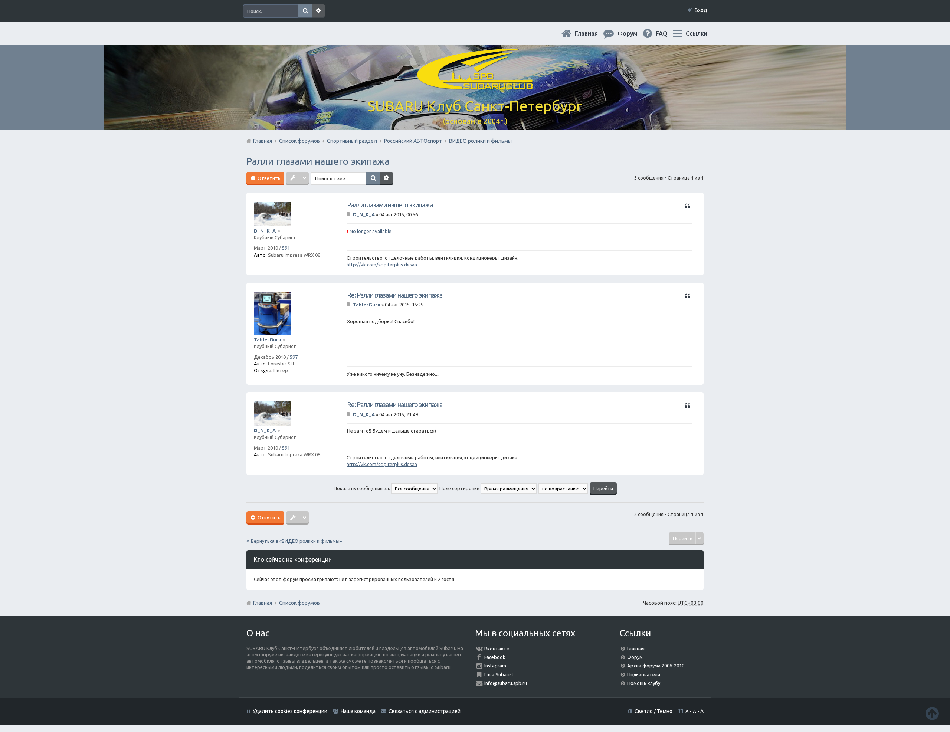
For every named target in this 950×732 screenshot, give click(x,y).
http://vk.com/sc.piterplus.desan (382, 264)
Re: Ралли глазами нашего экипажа (394, 295)
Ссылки (696, 33)
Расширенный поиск (318, 11)
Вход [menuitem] (701, 10)
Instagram (495, 665)
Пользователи (643, 674)
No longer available (369, 231)
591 (286, 247)
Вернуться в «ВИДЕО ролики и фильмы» (296, 541)
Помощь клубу (643, 683)
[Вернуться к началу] (932, 713)
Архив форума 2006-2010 (655, 665)
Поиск (305, 11)
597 (294, 357)
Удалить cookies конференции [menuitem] (290, 711)
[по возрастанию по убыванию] (563, 488)
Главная (592, 33)
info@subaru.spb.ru (505, 683)
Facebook (494, 657)
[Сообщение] (349, 214)
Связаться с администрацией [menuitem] (425, 711)
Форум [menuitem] (633, 33)
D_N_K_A (265, 230)
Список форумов (299, 603)
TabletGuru (267, 339)
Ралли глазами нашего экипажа (317, 161)
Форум (635, 657)
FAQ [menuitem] (668, 33)
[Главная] (475, 85)
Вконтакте (496, 648)
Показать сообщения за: (362, 488)
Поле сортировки (460, 488)
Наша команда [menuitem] (358, 711)
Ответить (268, 178)
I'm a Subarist (499, 674)
